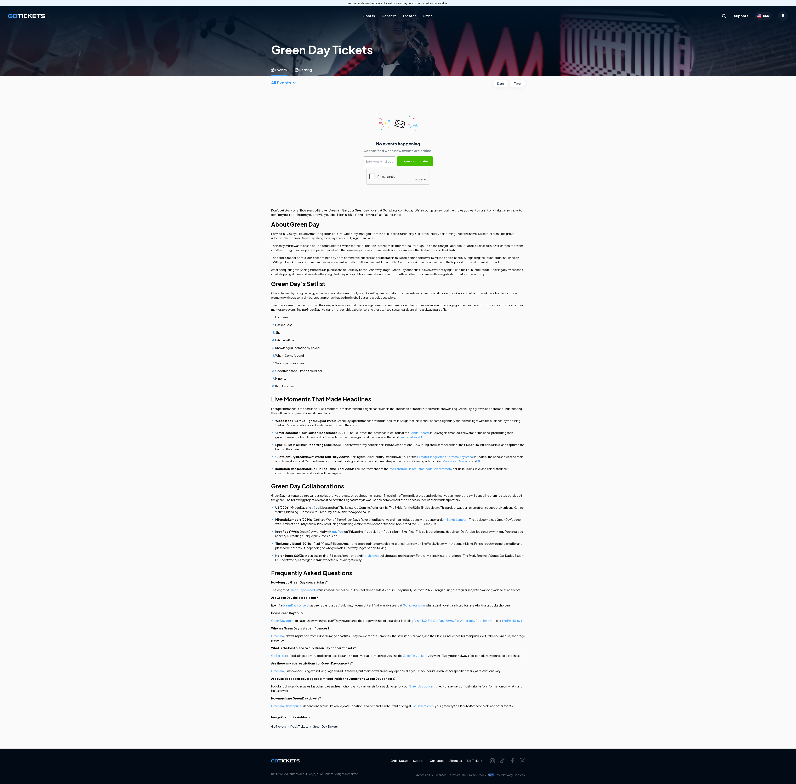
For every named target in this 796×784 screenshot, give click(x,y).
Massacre (464, 461)
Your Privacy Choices (510, 775)
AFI (479, 461)
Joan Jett (489, 620)
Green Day (278, 636)
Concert (389, 16)
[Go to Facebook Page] (512, 760)
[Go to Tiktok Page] (502, 760)
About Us (455, 760)
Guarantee (437, 760)
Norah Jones (370, 555)
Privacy (476, 775)
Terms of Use (457, 775)
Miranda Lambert (456, 519)
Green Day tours (282, 620)
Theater (409, 16)
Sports (369, 16)
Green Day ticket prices (287, 706)
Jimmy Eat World (410, 437)
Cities (428, 16)
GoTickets (278, 655)
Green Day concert (295, 605)
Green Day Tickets (325, 726)
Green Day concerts (303, 590)
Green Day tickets (415, 655)
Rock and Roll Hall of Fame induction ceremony (421, 469)
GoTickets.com (414, 605)
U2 (313, 507)
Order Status (399, 760)
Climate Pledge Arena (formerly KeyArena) (445, 457)
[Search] (723, 15)
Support (741, 16)
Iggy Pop (337, 531)
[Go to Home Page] (26, 16)
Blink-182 (420, 620)
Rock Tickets (299, 726)
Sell (474, 760)
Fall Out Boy (436, 620)
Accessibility (424, 775)
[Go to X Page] (522, 760)
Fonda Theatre (420, 433)
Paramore (449, 461)
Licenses (441, 775)
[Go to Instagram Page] (492, 760)
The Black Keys (512, 620)
